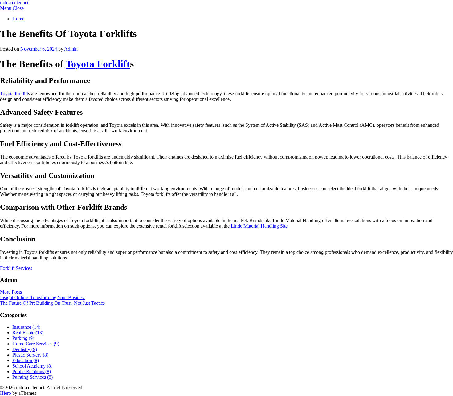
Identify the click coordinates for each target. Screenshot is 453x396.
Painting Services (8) (32, 377)
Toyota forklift (14, 93)
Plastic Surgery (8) (30, 354)
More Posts (11, 292)
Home (18, 18)
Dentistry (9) (24, 349)
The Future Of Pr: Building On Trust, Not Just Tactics (52, 303)
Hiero (5, 393)
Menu (5, 8)
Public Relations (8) (31, 371)
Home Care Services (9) (35, 343)
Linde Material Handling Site (259, 226)
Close (18, 8)
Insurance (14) (26, 327)
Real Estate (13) (27, 332)
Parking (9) (23, 338)
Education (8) (25, 360)
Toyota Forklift (98, 63)
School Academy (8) (32, 366)
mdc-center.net (14, 2)
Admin (71, 49)
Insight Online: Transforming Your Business (42, 297)
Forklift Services (16, 268)
